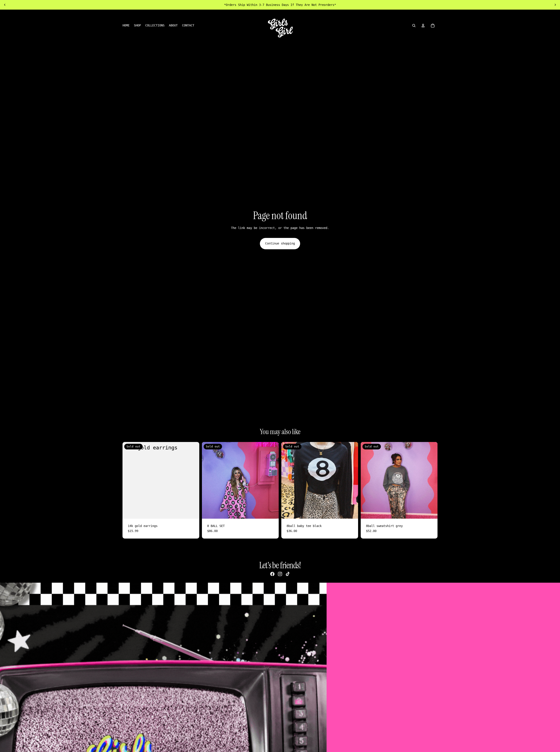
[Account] (423, 25)
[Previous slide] (5, 5)
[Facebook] (272, 574)
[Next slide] (555, 5)
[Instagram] (280, 574)
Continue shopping (280, 243)
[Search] (414, 25)
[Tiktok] (287, 574)
